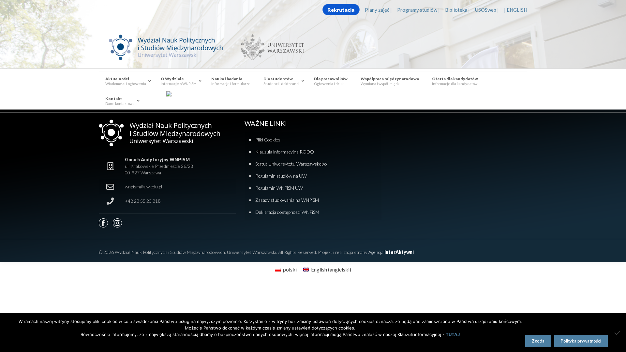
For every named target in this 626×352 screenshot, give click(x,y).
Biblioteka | (457, 10)
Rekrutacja (340, 10)
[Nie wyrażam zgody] (618, 333)
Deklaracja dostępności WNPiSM (287, 212)
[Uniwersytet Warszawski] (270, 47)
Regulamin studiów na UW (281, 176)
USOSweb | (487, 10)
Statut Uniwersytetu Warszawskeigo (291, 164)
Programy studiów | (418, 10)
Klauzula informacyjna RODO (284, 151)
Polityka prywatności (581, 341)
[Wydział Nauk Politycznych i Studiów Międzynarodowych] (172, 47)
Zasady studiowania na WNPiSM (287, 200)
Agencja (391, 252)
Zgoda (538, 341)
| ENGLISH (515, 10)
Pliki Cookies (267, 139)
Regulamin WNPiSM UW (279, 188)
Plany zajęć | (378, 10)
